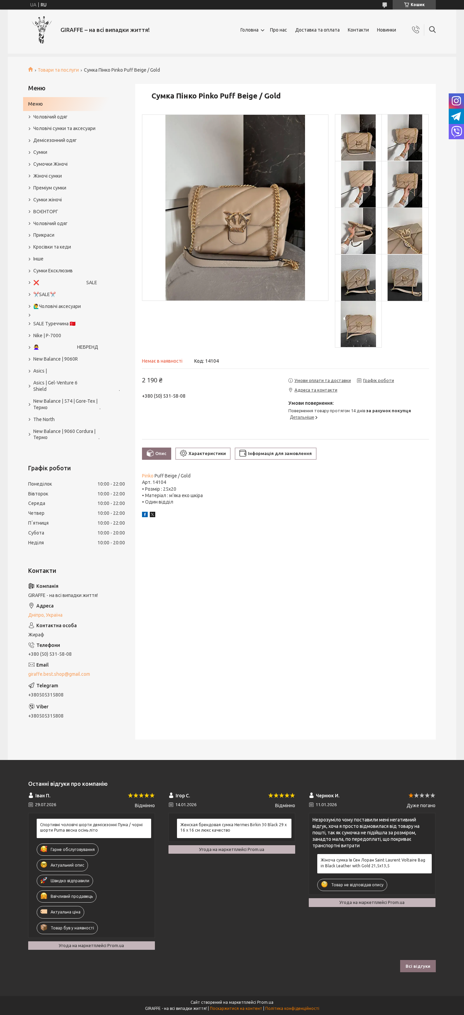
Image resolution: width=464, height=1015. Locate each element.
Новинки (386, 30)
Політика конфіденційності (292, 1008)
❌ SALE (65, 282)
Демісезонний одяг (55, 140)
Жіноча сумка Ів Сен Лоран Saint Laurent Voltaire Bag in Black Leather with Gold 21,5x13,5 (373, 863)
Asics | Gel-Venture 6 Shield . (73, 386)
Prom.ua (265, 1002)
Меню (35, 104)
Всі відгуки (418, 966)
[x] (152, 515)
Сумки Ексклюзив (53, 270)
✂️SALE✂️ (44, 294)
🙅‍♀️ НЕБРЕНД (65, 347)
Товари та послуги (58, 70)
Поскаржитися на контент (236, 1008)
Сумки (40, 152)
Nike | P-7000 (47, 335)
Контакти (358, 30)
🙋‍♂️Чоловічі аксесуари (57, 306)
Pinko (148, 475)
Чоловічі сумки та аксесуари (64, 128)
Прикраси (43, 235)
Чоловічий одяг (50, 117)
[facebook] (145, 515)
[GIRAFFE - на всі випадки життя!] (41, 29)
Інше (38, 258)
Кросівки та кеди (52, 247)
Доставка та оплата (317, 30)
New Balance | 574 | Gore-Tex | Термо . (67, 404)
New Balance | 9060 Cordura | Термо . (66, 434)
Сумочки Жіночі (50, 164)
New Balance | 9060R (55, 359)
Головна (249, 30)
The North (44, 419)
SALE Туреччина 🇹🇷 (54, 323)
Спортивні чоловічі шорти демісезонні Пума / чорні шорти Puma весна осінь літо (91, 827)
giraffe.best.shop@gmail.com (59, 674)
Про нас (278, 30)
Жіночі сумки (47, 176)
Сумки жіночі (47, 199)
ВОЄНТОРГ (45, 211)
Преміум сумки (49, 188)
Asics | (40, 371)
